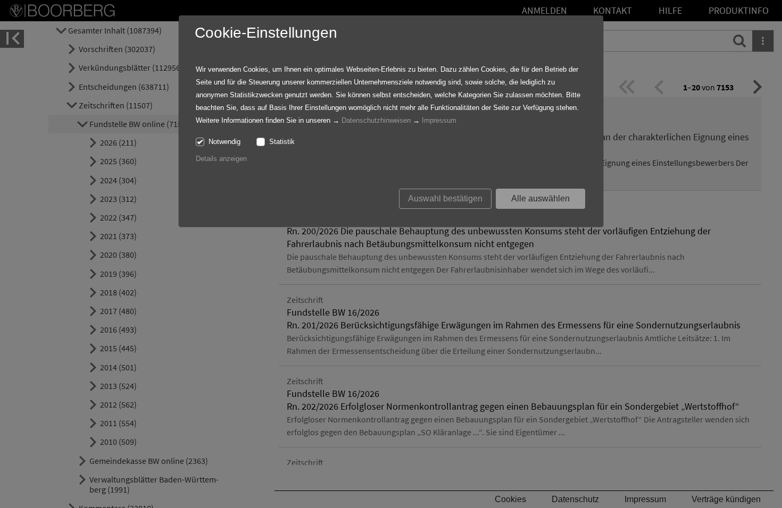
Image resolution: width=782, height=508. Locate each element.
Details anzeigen (221, 159)
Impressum (439, 120)
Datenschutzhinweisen (376, 120)
